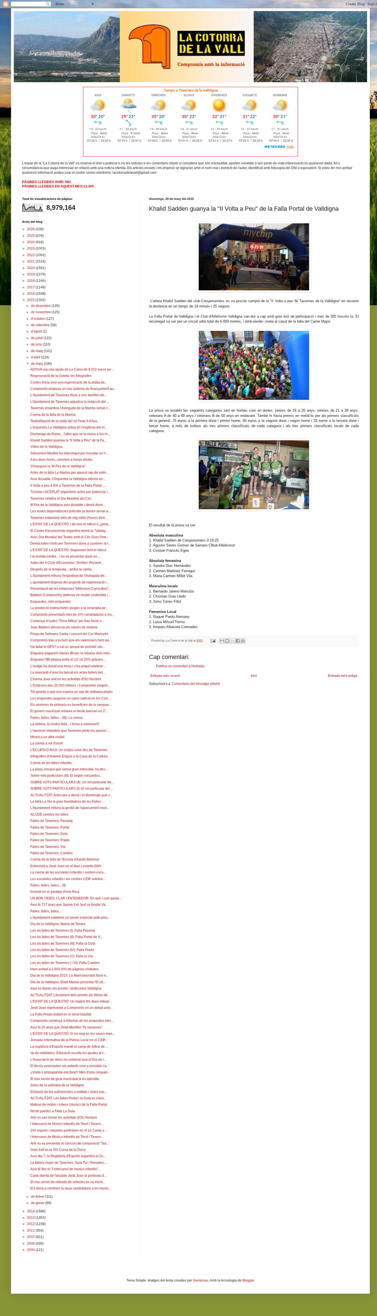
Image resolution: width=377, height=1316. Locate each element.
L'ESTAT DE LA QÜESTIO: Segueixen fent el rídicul (68, 550)
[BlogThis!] (227, 641)
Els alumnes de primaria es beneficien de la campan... (70, 705)
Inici (254, 676)
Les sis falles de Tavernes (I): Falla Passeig (62, 930)
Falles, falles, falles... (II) (48, 885)
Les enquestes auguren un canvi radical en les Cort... (70, 698)
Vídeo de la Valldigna (46, 447)
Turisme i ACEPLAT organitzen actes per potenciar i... (70, 492)
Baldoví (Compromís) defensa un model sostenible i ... (70, 595)
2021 (31, 261)
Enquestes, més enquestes (50, 602)
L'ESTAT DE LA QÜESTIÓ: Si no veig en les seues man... (72, 1034)
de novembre (41, 312)
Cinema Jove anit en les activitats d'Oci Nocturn (65, 679)
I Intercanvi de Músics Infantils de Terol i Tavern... (66, 1124)
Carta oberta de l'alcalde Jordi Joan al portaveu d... (68, 1176)
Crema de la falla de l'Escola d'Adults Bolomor (64, 859)
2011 (31, 1230)
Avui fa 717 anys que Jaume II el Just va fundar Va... (69, 905)
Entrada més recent (165, 676)
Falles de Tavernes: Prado (50, 840)
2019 (31, 274)
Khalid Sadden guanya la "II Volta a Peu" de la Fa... (68, 440)
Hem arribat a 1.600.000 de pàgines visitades (64, 969)
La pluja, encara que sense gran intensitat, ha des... (69, 769)
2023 (31, 248)
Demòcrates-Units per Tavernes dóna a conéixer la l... (70, 543)
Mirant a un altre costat (47, 737)
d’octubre (38, 319)
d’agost (37, 331)
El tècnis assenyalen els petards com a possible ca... (69, 1066)
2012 (31, 1224)
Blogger (248, 1280)
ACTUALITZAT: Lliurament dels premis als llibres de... (70, 995)
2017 (31, 287)
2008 (31, 1250)
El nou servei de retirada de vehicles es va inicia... (67, 1182)
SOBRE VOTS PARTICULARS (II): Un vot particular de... (72, 782)
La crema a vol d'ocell (46, 743)
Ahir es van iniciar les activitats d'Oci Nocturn (63, 1117)
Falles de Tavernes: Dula (49, 834)
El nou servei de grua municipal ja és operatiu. (65, 1079)
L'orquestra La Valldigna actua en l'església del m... (68, 427)
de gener (38, 1203)
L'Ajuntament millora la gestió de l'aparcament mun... (69, 808)
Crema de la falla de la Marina (53, 415)
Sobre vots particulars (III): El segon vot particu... (66, 776)
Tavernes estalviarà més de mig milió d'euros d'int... (68, 518)
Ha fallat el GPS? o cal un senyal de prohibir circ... (67, 647)
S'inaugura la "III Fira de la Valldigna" (58, 466)
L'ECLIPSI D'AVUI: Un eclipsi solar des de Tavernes (68, 750)
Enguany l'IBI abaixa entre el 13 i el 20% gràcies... (67, 659)
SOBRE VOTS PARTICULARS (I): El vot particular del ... (71, 788)
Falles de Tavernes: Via (47, 847)
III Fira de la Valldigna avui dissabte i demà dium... (67, 505)
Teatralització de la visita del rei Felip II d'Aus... (65, 421)
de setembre (41, 325)
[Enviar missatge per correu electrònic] (212, 640)
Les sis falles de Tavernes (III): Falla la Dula (62, 943)
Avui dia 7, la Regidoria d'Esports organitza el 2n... (68, 1156)
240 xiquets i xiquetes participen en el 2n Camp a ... (69, 1130)
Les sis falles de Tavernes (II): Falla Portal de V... (66, 937)
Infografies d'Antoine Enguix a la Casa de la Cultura (69, 756)
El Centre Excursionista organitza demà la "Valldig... (69, 531)
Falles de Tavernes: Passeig (51, 821)
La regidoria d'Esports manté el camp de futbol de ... (69, 1047)
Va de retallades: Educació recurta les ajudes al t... (68, 1053)
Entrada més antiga (342, 676)
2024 (31, 242)
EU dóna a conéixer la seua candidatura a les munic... (70, 1188)
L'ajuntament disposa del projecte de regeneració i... (69, 582)
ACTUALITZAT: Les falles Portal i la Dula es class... (68, 1098)
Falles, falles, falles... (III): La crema (56, 718)
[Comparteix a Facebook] (237, 641)
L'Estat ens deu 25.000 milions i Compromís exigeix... (70, 685)
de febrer (38, 1197)
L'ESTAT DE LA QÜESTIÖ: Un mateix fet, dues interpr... (70, 1001)
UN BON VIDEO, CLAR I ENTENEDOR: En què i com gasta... (75, 898)
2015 (31, 300)
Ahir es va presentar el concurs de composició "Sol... (69, 1143)
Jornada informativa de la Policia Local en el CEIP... (68, 1040)
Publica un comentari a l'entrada (180, 666)
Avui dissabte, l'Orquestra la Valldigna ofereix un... (67, 479)
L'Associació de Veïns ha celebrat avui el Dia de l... (68, 1060)
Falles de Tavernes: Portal (49, 827)
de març (37, 364)
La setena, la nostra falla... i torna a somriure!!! (64, 724)
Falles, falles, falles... (45, 911)
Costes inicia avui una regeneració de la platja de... (68, 382)
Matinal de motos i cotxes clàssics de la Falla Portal (68, 1104)
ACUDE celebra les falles (49, 814)
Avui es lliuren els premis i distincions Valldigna (65, 988)
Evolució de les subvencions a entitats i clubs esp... (68, 1092)
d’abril (36, 357)
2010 (31, 1237)
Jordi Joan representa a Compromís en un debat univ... (71, 1008)
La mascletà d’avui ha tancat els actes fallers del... (67, 672)
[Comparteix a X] (232, 641)
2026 (31, 229)
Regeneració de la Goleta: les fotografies (61, 376)
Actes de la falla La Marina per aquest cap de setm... (69, 473)
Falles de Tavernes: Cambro (51, 853)
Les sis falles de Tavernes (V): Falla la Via (61, 956)
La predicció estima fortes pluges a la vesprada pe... (69, 608)
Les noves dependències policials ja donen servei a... (70, 511)
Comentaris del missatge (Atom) (196, 684)
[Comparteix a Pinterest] (243, 641)
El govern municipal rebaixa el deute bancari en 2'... (69, 711)
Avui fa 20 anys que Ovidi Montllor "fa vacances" (66, 1027)
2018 (31, 281)
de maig (37, 351)
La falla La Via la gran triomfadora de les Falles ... (67, 801)
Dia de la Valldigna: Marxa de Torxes (57, 924)
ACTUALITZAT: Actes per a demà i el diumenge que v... (71, 795)
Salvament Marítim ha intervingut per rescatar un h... (69, 453)
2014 (31, 1211)
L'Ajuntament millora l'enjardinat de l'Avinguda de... (68, 576)
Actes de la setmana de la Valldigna (57, 1085)
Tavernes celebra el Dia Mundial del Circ (60, 498)
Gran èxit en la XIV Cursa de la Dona (58, 1150)
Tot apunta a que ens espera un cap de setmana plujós (71, 692)
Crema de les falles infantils (51, 763)
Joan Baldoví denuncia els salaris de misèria (63, 627)
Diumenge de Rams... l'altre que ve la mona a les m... (70, 434)
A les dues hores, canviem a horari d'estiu (61, 460)
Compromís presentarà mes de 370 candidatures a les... (72, 615)
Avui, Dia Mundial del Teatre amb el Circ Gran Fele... (69, 537)
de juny (37, 344)
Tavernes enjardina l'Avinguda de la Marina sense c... (70, 408)
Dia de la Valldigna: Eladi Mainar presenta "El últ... (67, 982)
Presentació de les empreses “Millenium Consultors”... (70, 589)
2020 (31, 268)
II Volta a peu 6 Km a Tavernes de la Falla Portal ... (67, 485)
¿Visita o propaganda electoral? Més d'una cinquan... (70, 1072)
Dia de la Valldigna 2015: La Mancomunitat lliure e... (69, 975)
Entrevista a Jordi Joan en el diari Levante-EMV (66, 866)
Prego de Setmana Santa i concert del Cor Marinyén (69, 634)
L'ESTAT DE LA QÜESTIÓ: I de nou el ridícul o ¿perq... (70, 524)
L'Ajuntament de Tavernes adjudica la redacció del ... (69, 402)
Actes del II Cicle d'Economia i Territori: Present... (66, 563)
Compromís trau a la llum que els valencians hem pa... (70, 640)
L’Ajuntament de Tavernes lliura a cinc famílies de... (68, 395)
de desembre (41, 306)
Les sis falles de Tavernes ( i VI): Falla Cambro (65, 963)
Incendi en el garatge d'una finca (54, 892)
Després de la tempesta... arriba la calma (61, 569)
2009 (31, 1243)
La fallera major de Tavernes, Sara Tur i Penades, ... (69, 1163)
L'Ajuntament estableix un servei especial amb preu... (70, 918)
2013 (31, 1217)
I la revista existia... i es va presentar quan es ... (65, 556)
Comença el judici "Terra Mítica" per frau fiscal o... (67, 621)
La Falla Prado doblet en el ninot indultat (60, 1014)
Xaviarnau (200, 1280)
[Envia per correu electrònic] (222, 641)
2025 (31, 236)
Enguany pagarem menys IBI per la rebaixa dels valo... (71, 653)
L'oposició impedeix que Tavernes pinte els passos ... (70, 731)
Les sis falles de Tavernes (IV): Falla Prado (62, 950)
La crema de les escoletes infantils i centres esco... (68, 872)
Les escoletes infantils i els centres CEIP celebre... (67, 879)
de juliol (37, 338)
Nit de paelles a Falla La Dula (52, 1111)
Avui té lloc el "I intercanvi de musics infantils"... (65, 1169)
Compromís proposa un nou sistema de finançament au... (73, 389)
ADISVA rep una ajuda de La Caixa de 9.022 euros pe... (71, 369)
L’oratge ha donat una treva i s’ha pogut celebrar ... (68, 666)
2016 (31, 294)
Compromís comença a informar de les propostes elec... (72, 1021)
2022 (31, 255)
